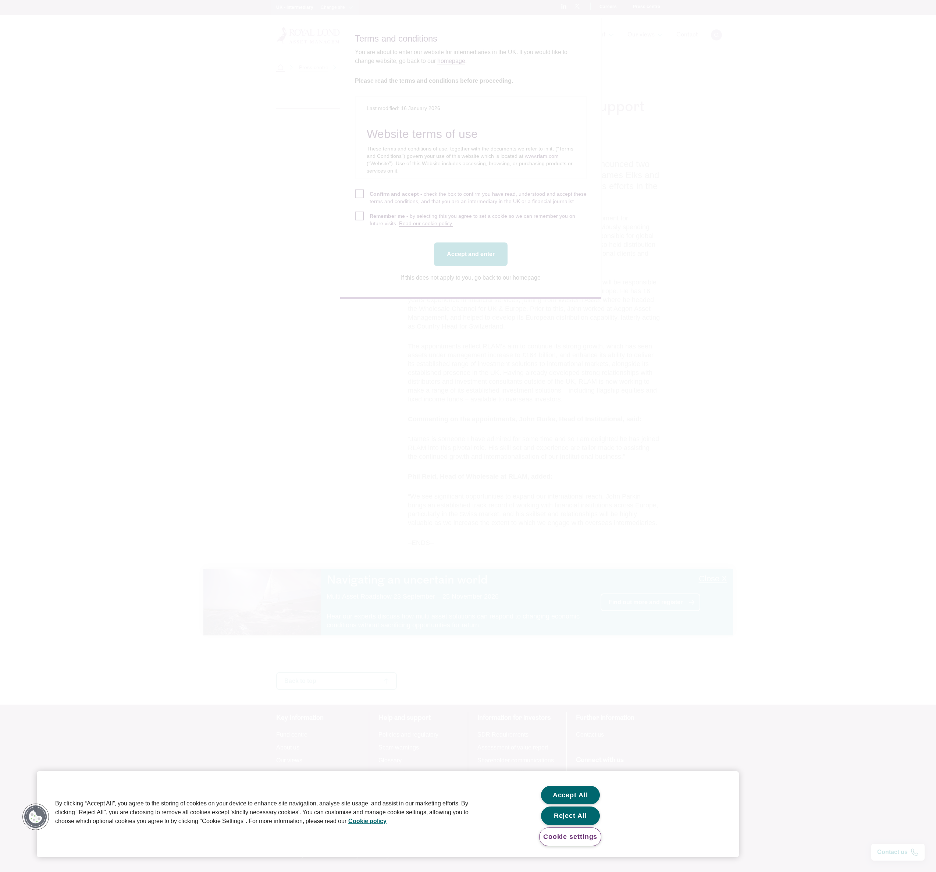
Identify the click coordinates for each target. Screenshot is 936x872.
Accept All (570, 795)
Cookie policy (367, 821)
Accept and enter (471, 254)
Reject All (570, 815)
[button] (35, 817)
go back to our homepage (507, 277)
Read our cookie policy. (426, 223)
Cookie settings (570, 836)
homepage (451, 61)
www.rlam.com (542, 156)
